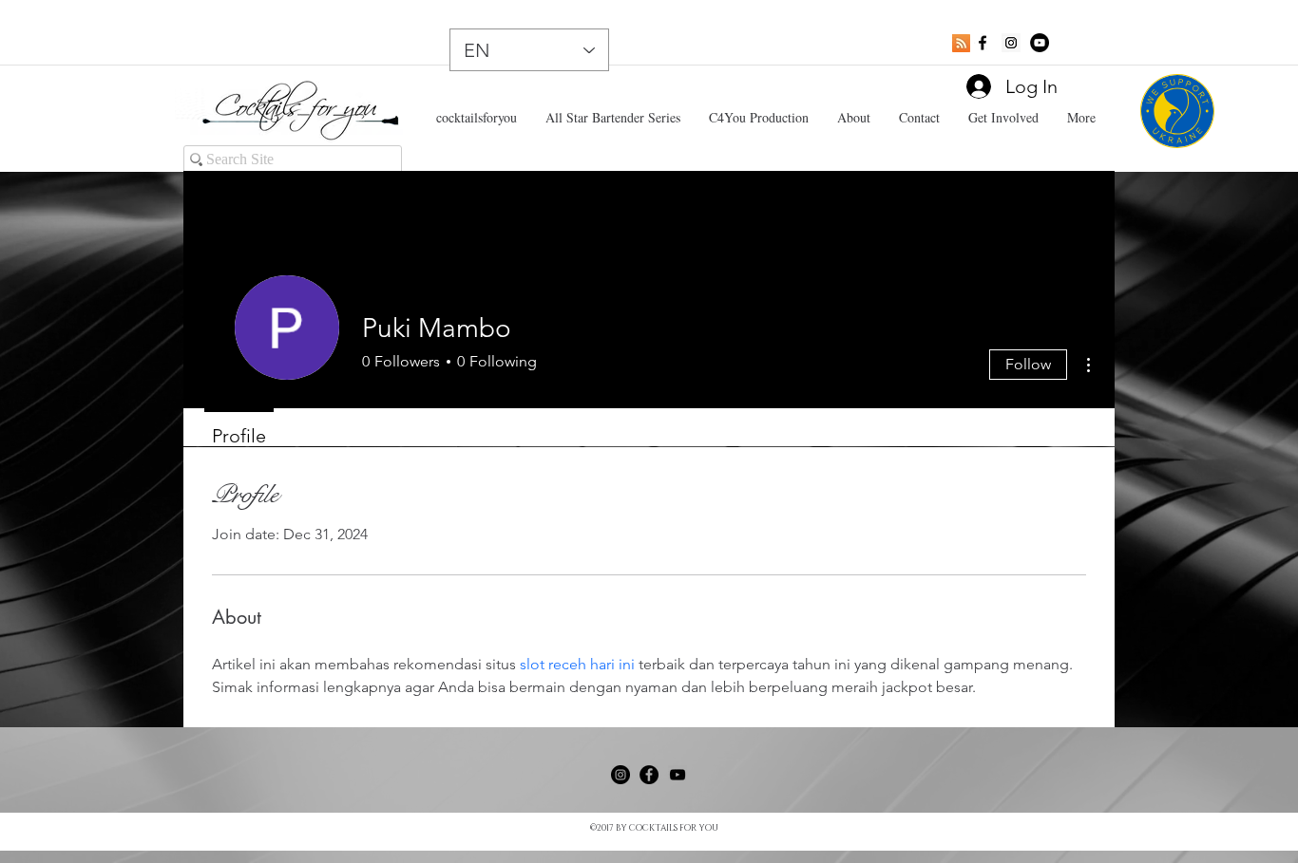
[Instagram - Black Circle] (620, 774)
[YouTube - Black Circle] (1039, 42)
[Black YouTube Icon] (677, 774)
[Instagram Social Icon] (1011, 42)
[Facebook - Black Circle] (649, 774)
